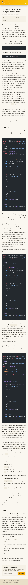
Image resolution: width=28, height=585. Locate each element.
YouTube (3, 580)
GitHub (8, 580)
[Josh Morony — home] (7, 2)
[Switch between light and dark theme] (25, 4)
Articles (4, 3)
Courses (14, 3)
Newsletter (13, 580)
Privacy (3, 582)
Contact (18, 580)
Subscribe (21, 573)
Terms (6, 582)
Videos (18, 3)
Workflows (9, 3)
